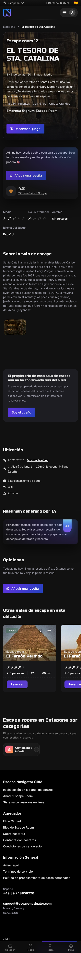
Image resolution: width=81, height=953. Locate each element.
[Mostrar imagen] (15, 327)
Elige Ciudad (12, 821)
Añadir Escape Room (18, 796)
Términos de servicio (18, 871)
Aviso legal (11, 865)
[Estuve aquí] (49, 630)
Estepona (9, 26)
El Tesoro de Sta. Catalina (38, 26)
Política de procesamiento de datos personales (36, 878)
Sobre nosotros (14, 834)
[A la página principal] (7, 13)
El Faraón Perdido (24, 656)
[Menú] (69, 12)
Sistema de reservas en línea (23, 802)
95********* (16, 460)
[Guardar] (40, 630)
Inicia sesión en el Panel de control (28, 790)
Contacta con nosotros (19, 840)
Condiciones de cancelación (23, 846)
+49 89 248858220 (58, 3)
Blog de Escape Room (18, 827)
